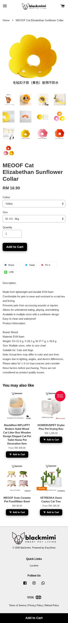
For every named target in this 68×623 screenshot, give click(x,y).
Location (34, 565)
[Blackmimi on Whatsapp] (43, 584)
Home (6, 20)
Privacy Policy (35, 605)
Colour (6, 197)
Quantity (7, 227)
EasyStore (50, 547)
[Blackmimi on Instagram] (34, 584)
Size (5, 212)
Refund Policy (52, 605)
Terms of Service (17, 605)
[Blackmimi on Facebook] (24, 584)
